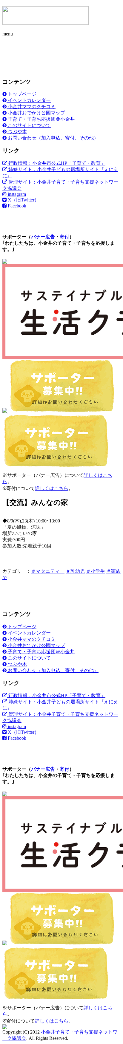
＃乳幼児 (75, 571)
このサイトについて (29, 125)
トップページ (21, 94)
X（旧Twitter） (23, 199)
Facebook (16, 205)
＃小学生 (95, 571)
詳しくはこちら (51, 488)
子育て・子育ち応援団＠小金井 (41, 119)
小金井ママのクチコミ (31, 106)
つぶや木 (17, 131)
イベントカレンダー (29, 100)
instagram (16, 194)
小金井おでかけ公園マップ (36, 112)
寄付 (64, 236)
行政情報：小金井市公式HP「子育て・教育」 (56, 163)
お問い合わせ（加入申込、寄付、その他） (53, 137)
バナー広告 (43, 236)
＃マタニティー (47, 571)
